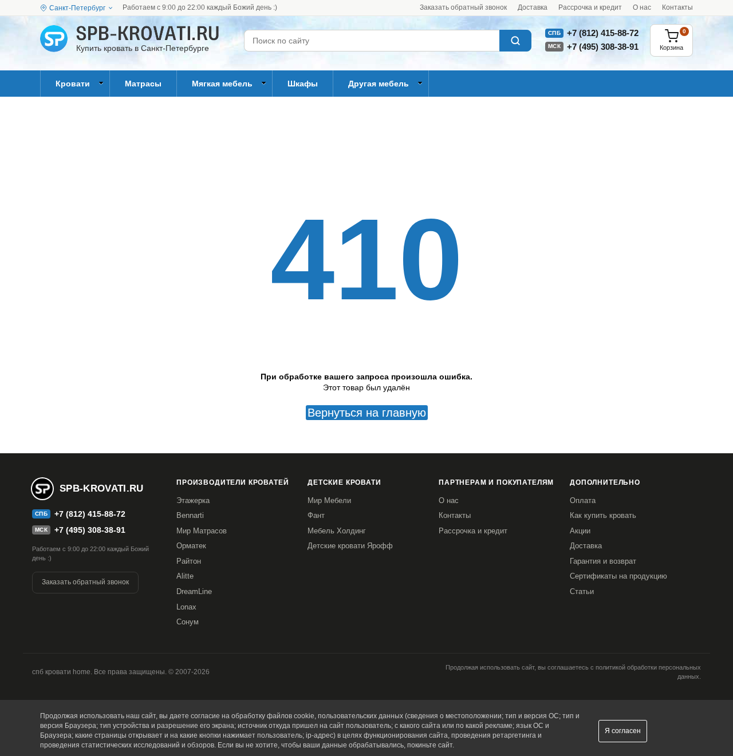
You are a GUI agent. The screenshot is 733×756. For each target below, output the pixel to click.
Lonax (186, 607)
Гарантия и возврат (603, 561)
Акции (580, 531)
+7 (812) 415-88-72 (603, 33)
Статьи (582, 591)
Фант (316, 515)
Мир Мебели (329, 500)
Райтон (188, 561)
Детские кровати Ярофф (350, 545)
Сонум (187, 622)
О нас (642, 7)
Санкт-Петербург (77, 8)
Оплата (583, 500)
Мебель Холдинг (337, 531)
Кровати (73, 83)
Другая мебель (378, 83)
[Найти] (515, 41)
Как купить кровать (603, 515)
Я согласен (623, 731)
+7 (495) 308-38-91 (603, 47)
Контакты (677, 7)
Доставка (532, 7)
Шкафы (302, 83)
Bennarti (190, 515)
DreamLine (194, 591)
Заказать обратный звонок (463, 7)
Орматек (191, 545)
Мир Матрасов (201, 531)
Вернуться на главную (367, 412)
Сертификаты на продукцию (618, 576)
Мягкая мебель (222, 83)
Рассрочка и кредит (590, 7)
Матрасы (143, 83)
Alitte (185, 576)
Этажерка (193, 500)
